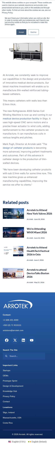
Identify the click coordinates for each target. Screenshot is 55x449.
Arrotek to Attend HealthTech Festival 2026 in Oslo (38, 251)
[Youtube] (32, 340)
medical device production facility (21, 118)
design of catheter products (18, 147)
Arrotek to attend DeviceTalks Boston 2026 (38, 273)
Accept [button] (21, 32)
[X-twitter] (15, 340)
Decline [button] (33, 32)
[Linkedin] (23, 340)
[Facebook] (7, 340)
